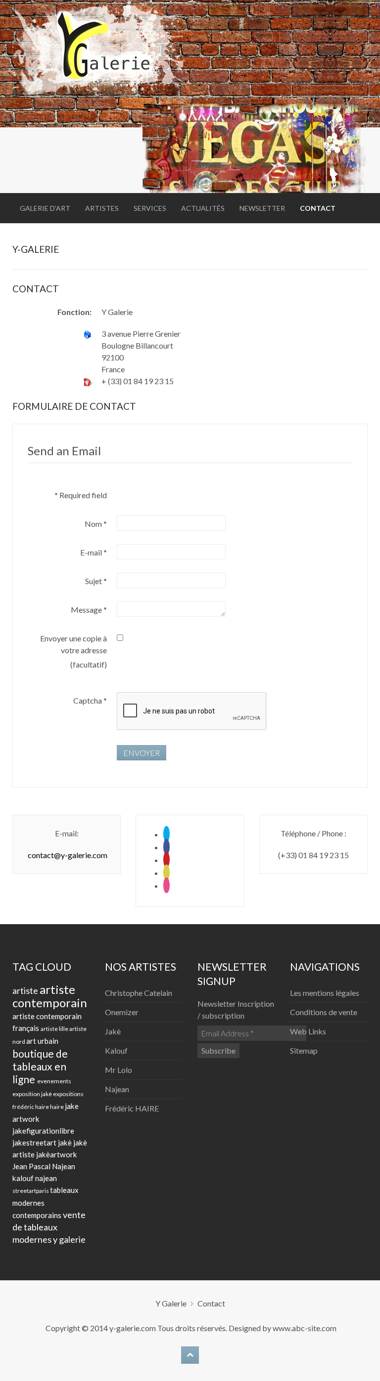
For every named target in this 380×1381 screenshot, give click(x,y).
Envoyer (141, 752)
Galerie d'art (45, 208)
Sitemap (304, 1050)
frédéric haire (31, 1106)
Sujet (96, 581)
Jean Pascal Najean (43, 1166)
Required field (80, 495)
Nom (96, 523)
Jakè (113, 1031)
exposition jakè (32, 1094)
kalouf (23, 1178)
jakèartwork (56, 1154)
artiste (26, 990)
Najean (117, 1089)
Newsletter (262, 208)
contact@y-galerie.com (67, 855)
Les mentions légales (324, 992)
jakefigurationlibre (43, 1130)
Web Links (308, 1031)
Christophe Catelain (138, 992)
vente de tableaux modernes (49, 1227)
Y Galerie (171, 1303)
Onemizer (122, 1012)
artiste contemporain (49, 996)
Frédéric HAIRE (132, 1108)
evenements (54, 1081)
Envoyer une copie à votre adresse (73, 644)
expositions (68, 1094)
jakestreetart (35, 1142)
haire (57, 1106)
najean (46, 1178)
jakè (65, 1142)
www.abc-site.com (304, 1328)
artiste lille (55, 1028)
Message (89, 609)
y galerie (69, 1239)
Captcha (90, 700)
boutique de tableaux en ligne (40, 1066)
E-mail (93, 552)
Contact (317, 208)
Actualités (203, 208)
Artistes (102, 208)
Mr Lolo (118, 1069)
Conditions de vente (323, 1012)
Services (150, 208)
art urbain (42, 1040)
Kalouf (116, 1050)
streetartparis (31, 1190)
